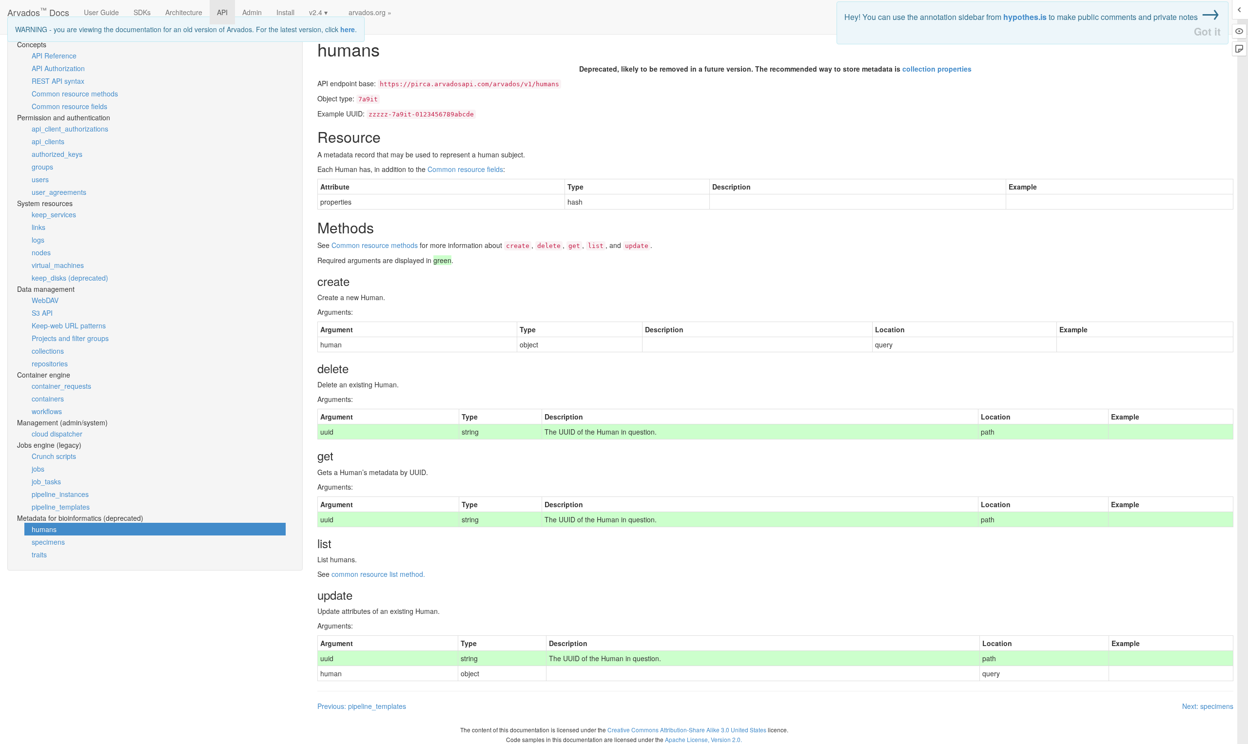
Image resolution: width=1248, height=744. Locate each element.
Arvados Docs (38, 10)
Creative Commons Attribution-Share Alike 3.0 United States (686, 729)
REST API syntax (58, 81)
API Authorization (58, 68)
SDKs (142, 12)
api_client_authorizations (70, 129)
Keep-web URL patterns (69, 325)
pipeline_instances (60, 494)
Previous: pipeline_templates (361, 706)
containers (48, 398)
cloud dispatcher (57, 434)
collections (48, 351)
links (38, 227)
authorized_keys (57, 154)
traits (39, 554)
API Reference (54, 55)
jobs (38, 469)
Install (285, 12)
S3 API (42, 313)
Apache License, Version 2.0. (703, 739)
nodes (41, 252)
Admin (252, 12)
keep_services (54, 214)
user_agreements (59, 192)
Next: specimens (1207, 706)
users (40, 179)
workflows (47, 411)
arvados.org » (370, 12)
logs (38, 240)
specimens (48, 542)
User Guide (101, 12)
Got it (1207, 31)
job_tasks (46, 481)
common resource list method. (378, 574)
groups (42, 167)
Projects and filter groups (70, 338)
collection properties (937, 69)
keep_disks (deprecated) (70, 278)
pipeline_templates (61, 507)
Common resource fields (69, 106)
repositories (50, 363)
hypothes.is (1025, 16)
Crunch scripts (54, 456)
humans (44, 529)
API (222, 12)
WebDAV (45, 300)
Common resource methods (75, 93)
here (347, 29)
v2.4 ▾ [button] (318, 12)
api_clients (48, 141)
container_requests (61, 386)
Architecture (183, 12)
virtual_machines (58, 265)
